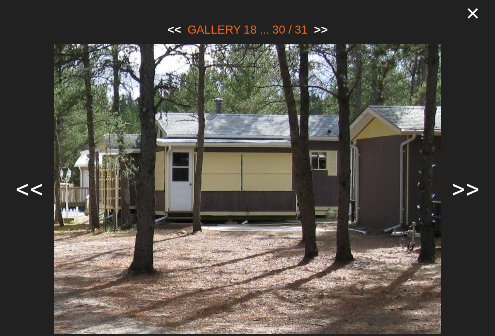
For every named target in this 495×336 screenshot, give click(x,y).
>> (321, 29)
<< (174, 29)
